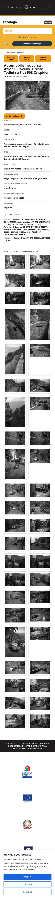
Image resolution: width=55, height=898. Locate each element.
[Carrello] (50, 7)
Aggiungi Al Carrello (14, 116)
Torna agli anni (11, 59)
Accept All (27, 876)
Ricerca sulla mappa (32, 44)
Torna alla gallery (43, 59)
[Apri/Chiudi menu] (43, 7)
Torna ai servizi (26, 59)
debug (48, 22)
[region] (27, 874)
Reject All (27, 892)
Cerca (7, 44)
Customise (27, 884)
